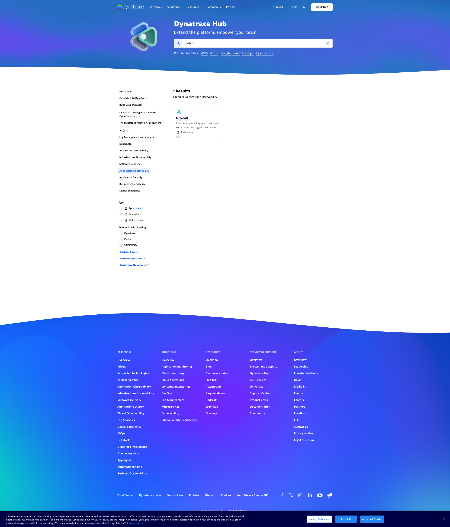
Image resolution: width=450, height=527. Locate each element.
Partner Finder (129, 252)
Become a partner (131, 258)
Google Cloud (230, 53)
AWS (204, 53)
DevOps (247, 53)
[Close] (444, 519)
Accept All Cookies (372, 519)
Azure (214, 53)
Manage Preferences (319, 519)
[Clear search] (327, 43)
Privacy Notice (135, 523)
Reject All (346, 519)
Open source (265, 53)
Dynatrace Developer (133, 265)
